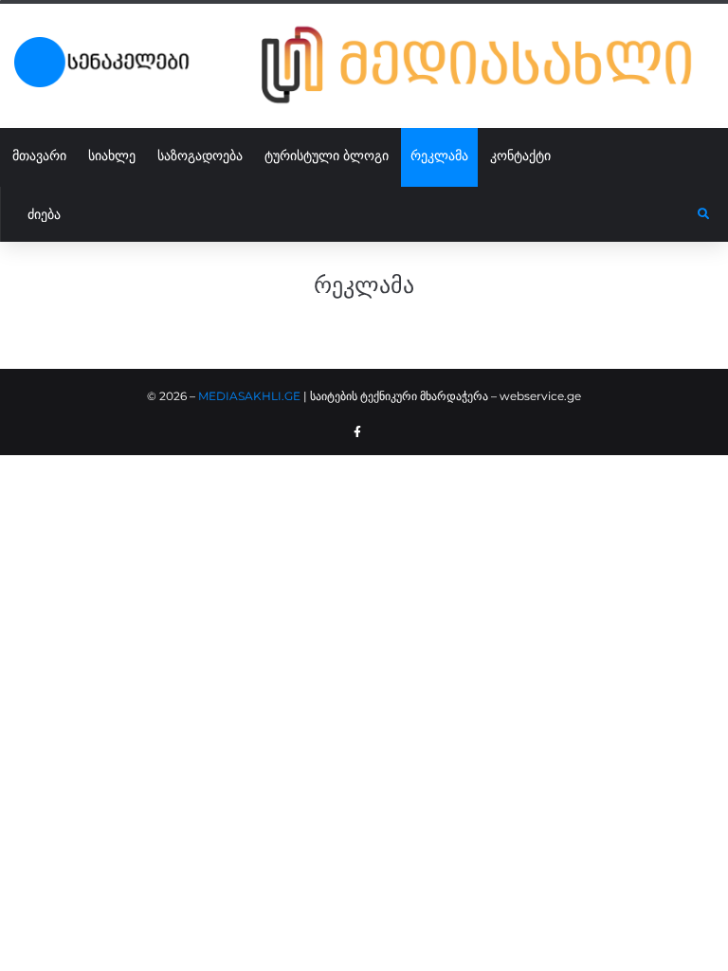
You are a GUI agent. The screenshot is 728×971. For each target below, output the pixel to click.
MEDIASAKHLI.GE (249, 396)
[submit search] (704, 214)
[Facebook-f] (357, 432)
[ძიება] (349, 214)
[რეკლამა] (488, 65)
